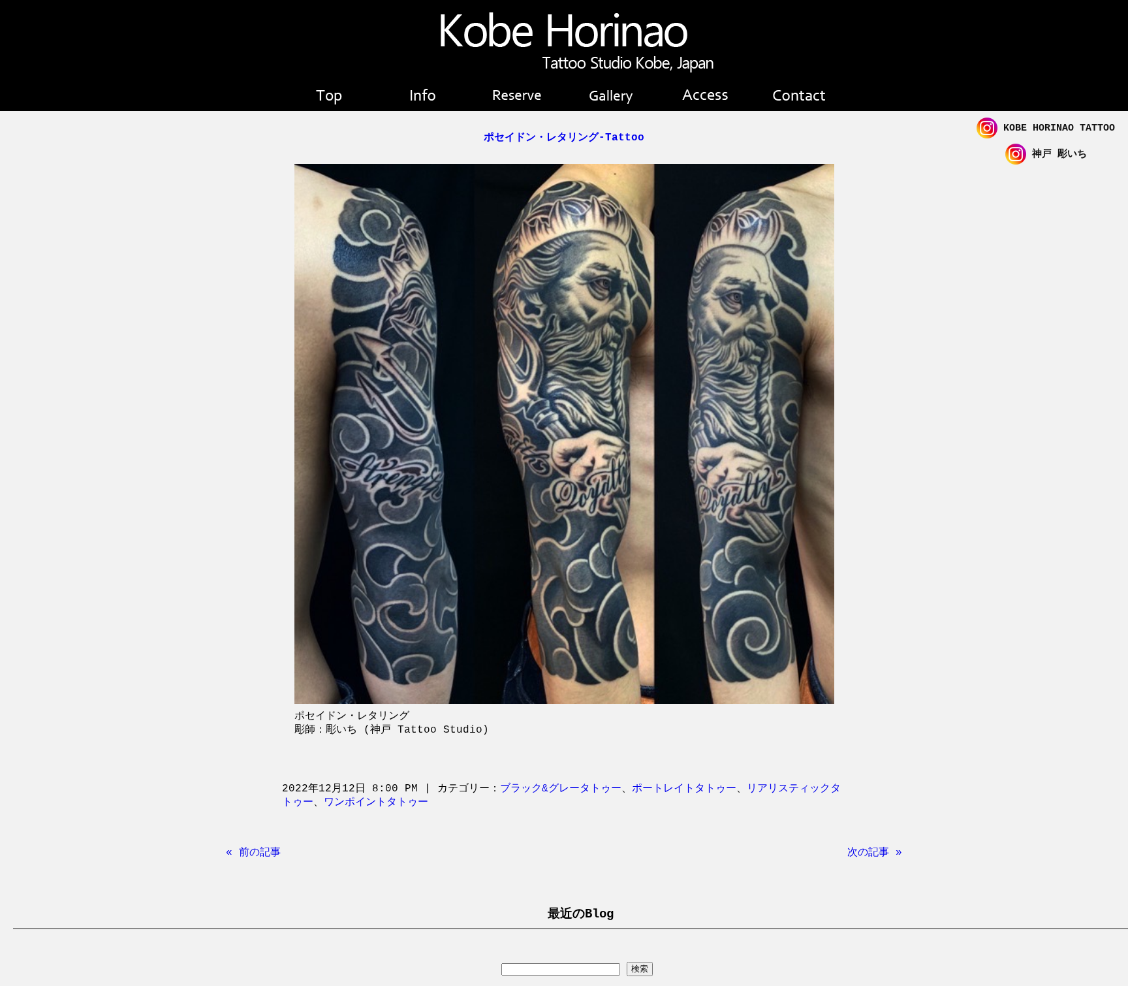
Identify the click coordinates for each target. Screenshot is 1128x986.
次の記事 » (874, 853)
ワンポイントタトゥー (376, 802)
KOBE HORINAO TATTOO (1056, 128)
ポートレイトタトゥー (684, 789)
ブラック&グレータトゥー (560, 789)
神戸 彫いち (1056, 154)
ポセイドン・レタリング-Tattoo (564, 138)
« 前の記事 (253, 853)
